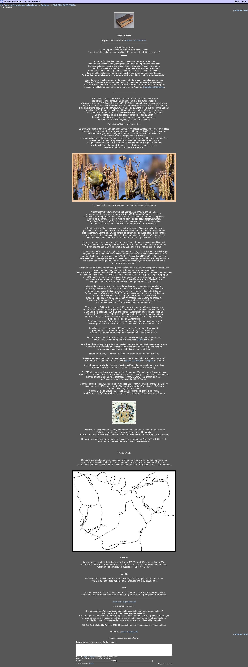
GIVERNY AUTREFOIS (64, 5)
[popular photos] (137, 3)
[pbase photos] (5, 3)
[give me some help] (237, 3)
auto (136, 632)
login (85, 657)
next (245, 10)
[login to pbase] (244, 3)
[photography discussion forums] (27, 3)
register (92, 657)
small (123, 632)
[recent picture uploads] (17, 3)
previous (237, 10)
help (91, 663)
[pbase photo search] (36, 3)
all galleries (31, 5)
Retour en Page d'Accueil (124, 602)
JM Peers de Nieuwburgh (12, 5)
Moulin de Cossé (133, 361)
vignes (140, 340)
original (130, 632)
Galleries (45, 5)
